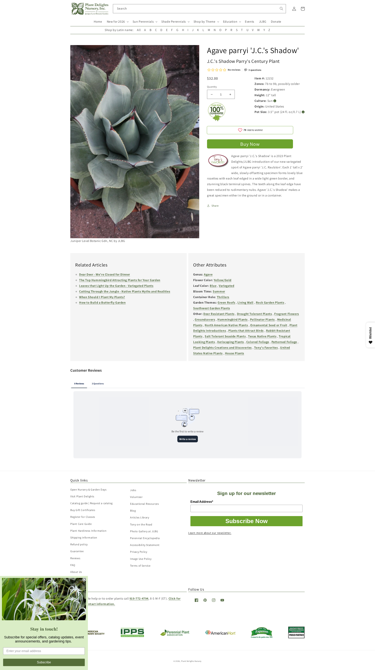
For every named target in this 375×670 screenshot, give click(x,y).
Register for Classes (82, 517)
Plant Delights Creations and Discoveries (222, 348)
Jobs (133, 490)
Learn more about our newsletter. (209, 533)
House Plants (234, 353)
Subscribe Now (246, 521)
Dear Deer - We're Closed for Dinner (104, 274)
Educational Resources (144, 504)
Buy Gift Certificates (82, 510)
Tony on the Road (141, 524)
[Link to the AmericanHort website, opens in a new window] (220, 634)
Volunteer (136, 497)
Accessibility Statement (145, 545)
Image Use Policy (141, 559)
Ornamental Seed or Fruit (268, 325)
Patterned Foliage (284, 342)
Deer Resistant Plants (219, 314)
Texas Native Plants (262, 336)
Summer (219, 291)
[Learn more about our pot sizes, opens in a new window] (303, 112)
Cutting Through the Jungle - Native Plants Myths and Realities (124, 291)
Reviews (75, 558)
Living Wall (246, 302)
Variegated (226, 286)
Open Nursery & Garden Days (88, 489)
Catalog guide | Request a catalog (91, 503)
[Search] (281, 8)
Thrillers (223, 297)
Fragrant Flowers (286, 314)
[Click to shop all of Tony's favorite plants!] (218, 162)
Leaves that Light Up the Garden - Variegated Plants (116, 286)
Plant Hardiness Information (88, 530)
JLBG (262, 22)
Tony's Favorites (266, 348)
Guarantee (77, 551)
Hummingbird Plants (232, 319)
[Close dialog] (84, 579)
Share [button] (215, 205)
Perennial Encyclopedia (145, 538)
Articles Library (139, 517)
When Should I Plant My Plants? (102, 297)
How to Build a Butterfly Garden (102, 302)
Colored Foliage (257, 342)
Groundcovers (205, 319)
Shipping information (83, 537)
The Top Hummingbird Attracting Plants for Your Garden (119, 280)
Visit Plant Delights (82, 496)
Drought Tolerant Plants (254, 314)
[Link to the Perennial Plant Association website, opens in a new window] (174, 635)
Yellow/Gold (222, 280)
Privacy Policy (138, 552)
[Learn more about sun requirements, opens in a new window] (274, 101)
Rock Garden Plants (270, 302)
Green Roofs (226, 302)
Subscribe (44, 662)
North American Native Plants (226, 325)
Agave (208, 274)
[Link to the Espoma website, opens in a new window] (262, 637)
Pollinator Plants (262, 319)
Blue (213, 286)
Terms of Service (140, 565)
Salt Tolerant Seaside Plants (225, 336)
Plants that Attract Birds (246, 331)
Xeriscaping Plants (230, 342)
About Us (76, 572)
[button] (117, 21)
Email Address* (201, 501)
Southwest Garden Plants (211, 308)
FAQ (72, 565)
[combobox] (199, 8)
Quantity (212, 86)
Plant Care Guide (81, 524)
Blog (133, 510)
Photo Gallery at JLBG (144, 531)
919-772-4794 (138, 598)
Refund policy (79, 544)
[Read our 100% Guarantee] (217, 120)
